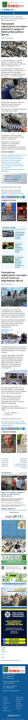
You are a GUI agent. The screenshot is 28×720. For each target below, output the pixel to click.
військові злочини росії (13, 190)
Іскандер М (5, 192)
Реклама (18, 707)
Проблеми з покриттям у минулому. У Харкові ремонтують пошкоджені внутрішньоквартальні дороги (12, 160)
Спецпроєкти (7, 710)
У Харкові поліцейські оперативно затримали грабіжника (4, 462)
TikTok (15, 181)
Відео (4, 709)
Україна (5, 697)
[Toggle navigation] (14, 13)
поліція (3, 425)
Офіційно (6, 707)
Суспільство (6, 703)
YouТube (7, 181)
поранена (4, 194)
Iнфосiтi (17, 66)
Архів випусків (23, 473)
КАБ (23, 422)
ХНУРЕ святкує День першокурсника (12, 164)
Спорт (5, 705)
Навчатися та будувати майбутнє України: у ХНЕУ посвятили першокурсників (13, 494)
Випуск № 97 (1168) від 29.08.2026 (14, 552)
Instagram (15, 178)
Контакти (19, 709)
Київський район (15, 192)
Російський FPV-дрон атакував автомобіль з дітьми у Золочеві (20, 236)
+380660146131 (9, 676)
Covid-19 (5, 701)
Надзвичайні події (9, 17)
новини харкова (20, 423)
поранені (10, 425)
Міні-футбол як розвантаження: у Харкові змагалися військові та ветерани (13, 505)
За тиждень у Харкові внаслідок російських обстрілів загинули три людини (19, 262)
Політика (5, 699)
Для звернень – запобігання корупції (20, 699)
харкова (21, 194)
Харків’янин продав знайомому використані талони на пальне (19, 248)
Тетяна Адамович (9, 38)
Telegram (7, 178)
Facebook (18, 176)
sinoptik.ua (17, 660)
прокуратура (13, 194)
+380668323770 (9, 688)
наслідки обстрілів (7, 423)
